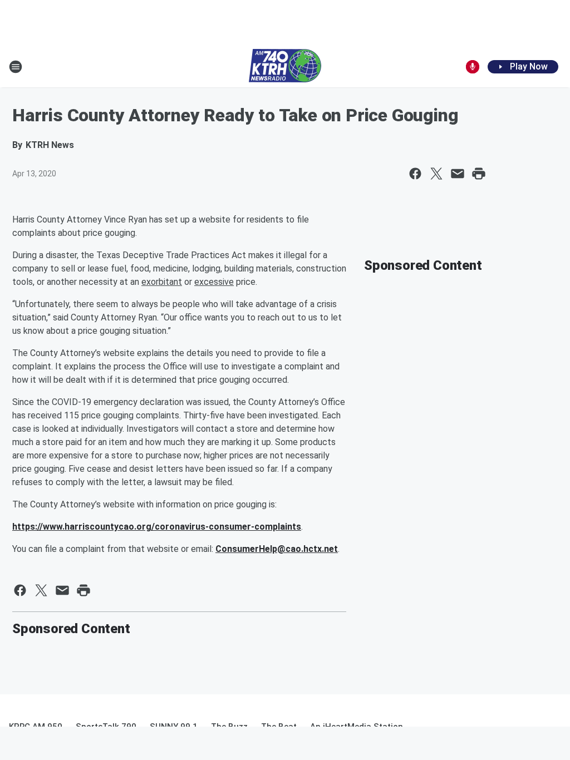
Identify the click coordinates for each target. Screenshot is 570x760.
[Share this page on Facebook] (415, 173)
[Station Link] (285, 67)
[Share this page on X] (436, 173)
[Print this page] (479, 173)
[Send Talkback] (472, 66)
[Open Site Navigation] (15, 66)
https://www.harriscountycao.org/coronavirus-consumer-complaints (156, 526)
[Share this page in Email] (457, 173)
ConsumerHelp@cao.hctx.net (276, 549)
